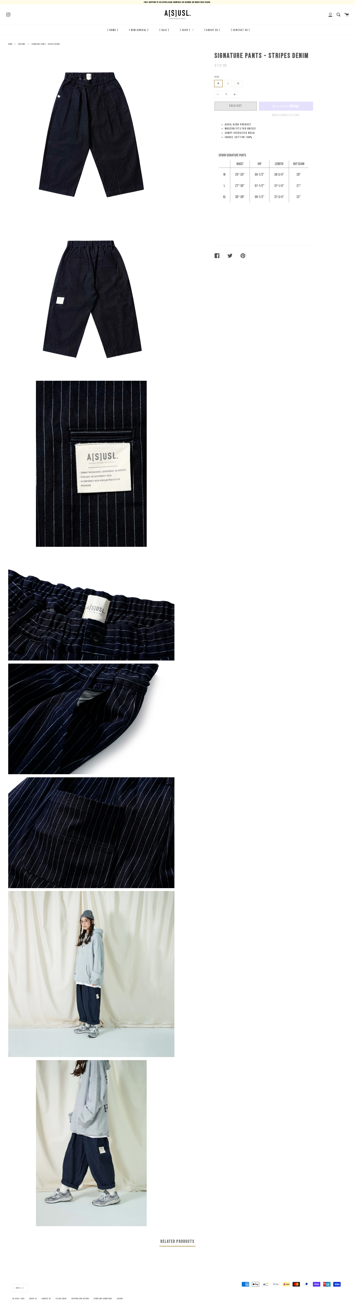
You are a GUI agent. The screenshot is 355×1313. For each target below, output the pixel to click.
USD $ (18, 1288)
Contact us (46, 1298)
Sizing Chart (60, 1298)
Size (216, 77)
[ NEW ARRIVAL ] (139, 30)
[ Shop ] (185, 30)
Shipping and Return (80, 1298)
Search (120, 1298)
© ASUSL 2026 (18, 1298)
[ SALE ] (164, 30)
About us (33, 1298)
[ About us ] (212, 30)
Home (10, 44)
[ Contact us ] (240, 30)
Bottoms (21, 44)
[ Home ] (112, 30)
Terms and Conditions (102, 1298)
